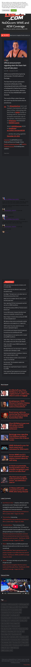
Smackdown (24, 636)
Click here (7, 140)
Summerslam (15, 639)
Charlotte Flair (6, 612)
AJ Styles (5, 607)
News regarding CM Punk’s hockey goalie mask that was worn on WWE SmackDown (15, 304)
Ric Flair (21, 631)
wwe (26, 645)
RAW (4, 631)
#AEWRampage (17, 126)
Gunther (26, 617)
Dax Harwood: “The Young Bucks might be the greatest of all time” (14, 363)
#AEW (18, 112)
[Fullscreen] (28, 593)
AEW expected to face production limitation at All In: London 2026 (15, 285)
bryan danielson (16, 609)
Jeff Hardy (14, 620)
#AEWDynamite (14, 123)
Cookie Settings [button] (6, 10)
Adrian (4, 560)
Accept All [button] (14, 10)
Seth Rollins (14, 636)
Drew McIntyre (6, 617)
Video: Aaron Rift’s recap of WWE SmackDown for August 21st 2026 (15, 345)
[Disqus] (15, 215)
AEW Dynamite (13, 604)
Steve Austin (6, 639)
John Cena (5, 623)
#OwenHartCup (15, 106)
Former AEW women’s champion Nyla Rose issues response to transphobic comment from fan (15, 313)
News (7, 60)
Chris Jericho (16, 612)
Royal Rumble (16, 634)
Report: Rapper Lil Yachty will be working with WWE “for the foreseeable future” (15, 317)
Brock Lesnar (6, 609)
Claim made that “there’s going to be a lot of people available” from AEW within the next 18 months (15, 372)
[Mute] (26, 593)
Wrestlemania (17, 645)
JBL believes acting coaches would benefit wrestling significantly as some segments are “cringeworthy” (15, 322)
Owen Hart (6, 153)
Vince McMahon (6, 645)
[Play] (3, 593)
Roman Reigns (6, 634)
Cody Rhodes (15, 615)
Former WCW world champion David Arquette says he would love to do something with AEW (15, 331)
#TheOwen (12, 120)
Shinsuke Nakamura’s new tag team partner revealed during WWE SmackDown (15, 335)
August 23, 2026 (19, 513)
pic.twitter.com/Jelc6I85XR (16, 130)
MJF (15, 628)
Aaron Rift (6, 70)
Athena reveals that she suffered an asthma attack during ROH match (15, 290)
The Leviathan (7, 517)
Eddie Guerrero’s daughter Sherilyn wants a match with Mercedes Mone (15, 299)
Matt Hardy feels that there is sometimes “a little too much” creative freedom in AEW (15, 354)
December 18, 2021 (13, 136)
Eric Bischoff (17, 617)
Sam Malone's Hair (8, 503)
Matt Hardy (15, 626)
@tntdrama (12, 128)
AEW (4, 604)
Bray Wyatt (23, 607)
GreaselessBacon (7, 525)
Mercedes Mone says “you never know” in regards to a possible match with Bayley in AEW (15, 349)
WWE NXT (5, 647)
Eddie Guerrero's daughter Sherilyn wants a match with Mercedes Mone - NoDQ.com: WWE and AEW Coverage (16, 567)
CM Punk (5, 615)
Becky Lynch (14, 607)
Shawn (4, 544)
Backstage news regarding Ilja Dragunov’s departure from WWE (15, 367)
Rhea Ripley (12, 631)
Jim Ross (23, 620)
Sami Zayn (5, 636)
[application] (15, 586)
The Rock (24, 639)
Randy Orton (23, 628)
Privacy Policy (27, 664)
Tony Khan (16, 642)
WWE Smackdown (7, 650)
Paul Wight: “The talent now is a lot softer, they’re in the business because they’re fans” (15, 295)
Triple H (25, 642)
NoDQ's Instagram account (11, 144)
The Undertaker (6, 642)
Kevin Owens (6, 626)
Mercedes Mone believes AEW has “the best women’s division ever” (15, 308)
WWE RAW (14, 647)
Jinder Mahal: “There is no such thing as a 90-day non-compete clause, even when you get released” (15, 340)
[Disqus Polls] (15, 177)
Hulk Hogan (5, 620)
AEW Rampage (23, 604)
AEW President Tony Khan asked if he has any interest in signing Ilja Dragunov (14, 326)
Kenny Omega (14, 623)
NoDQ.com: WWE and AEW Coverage (15, 24)
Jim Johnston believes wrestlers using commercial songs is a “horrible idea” (15, 358)
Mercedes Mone (6, 628)
